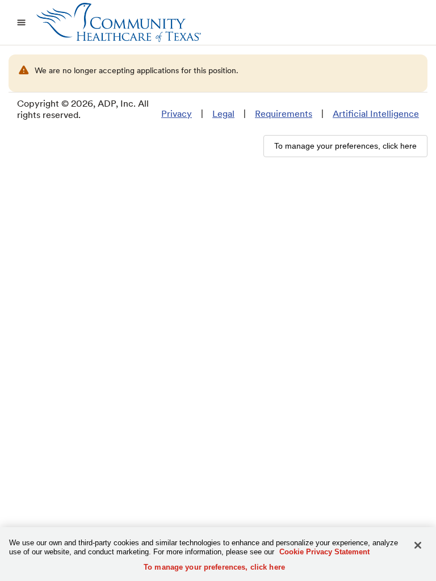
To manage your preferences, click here (214, 567)
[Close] (417, 545)
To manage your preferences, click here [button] (345, 145)
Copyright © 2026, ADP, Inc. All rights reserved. (83, 109)
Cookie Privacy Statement (324, 552)
